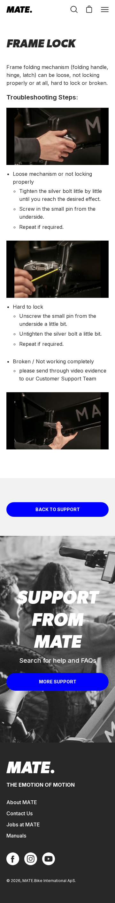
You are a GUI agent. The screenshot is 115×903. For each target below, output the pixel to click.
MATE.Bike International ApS (48, 880)
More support (57, 681)
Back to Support (57, 509)
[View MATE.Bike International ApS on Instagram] (30, 858)
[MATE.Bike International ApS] (19, 9)
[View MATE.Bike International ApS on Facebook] (12, 858)
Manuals (16, 835)
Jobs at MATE (23, 824)
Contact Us (19, 813)
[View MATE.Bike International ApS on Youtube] (48, 858)
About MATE (21, 802)
